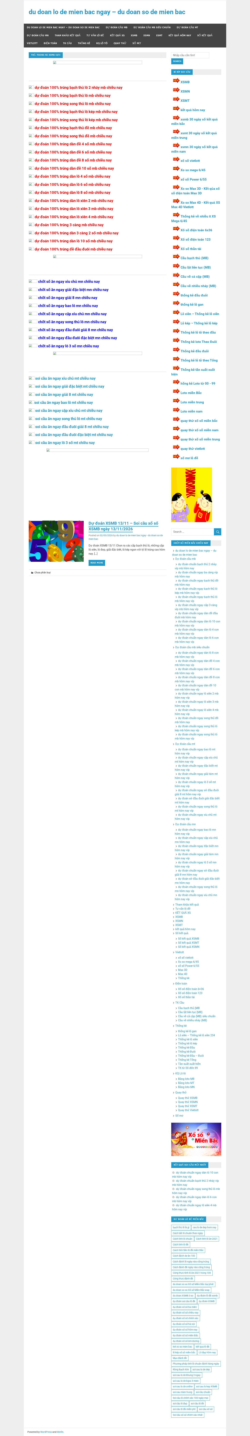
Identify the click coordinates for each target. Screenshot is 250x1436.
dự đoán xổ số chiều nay (185, 1312)
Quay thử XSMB (187, 1098)
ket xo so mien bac (182, 1346)
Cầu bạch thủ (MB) (195, 258)
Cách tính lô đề (180, 1244)
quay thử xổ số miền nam (199, 430)
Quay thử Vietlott (188, 1110)
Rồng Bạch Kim (181, 1369)
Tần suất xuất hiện (189, 1064)
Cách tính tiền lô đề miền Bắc (188, 1250)
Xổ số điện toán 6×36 (191, 989)
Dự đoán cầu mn (38, 35)
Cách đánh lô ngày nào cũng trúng (191, 1261)
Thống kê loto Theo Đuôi (199, 342)
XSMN (146, 35)
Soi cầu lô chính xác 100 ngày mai (190, 1398)
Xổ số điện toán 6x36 (196, 230)
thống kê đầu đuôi (194, 295)
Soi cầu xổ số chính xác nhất (188, 1415)
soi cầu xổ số (206, 1409)
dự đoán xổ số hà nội (184, 1324)
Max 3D (182, 970)
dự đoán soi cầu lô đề (184, 1301)
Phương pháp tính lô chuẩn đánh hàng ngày (196, 1363)
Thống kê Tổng (187, 1059)
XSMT (159, 35)
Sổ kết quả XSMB (188, 938)
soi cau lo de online (183, 1386)
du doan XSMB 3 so (183, 1295)
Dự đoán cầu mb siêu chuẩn (152, 27)
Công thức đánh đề (183, 1278)
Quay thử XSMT (187, 1106)
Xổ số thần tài (191, 249)
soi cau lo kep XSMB (206, 1386)
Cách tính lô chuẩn (182, 1238)
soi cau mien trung (182, 1392)
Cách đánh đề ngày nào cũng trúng (191, 1267)
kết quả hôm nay (180, 35)
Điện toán (50, 43)
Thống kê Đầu (186, 1047)
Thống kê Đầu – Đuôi (191, 1055)
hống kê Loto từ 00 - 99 (198, 383)
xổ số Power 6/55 (194, 179)
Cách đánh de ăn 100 (184, 1255)
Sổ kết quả (204, 35)
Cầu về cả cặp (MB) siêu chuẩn (196, 1016)
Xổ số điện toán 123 (196, 239)
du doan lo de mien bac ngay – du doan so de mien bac (107, 12)
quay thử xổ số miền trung (200, 439)
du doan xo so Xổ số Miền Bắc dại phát (193, 1284)
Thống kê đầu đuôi (195, 351)
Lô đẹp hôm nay (207, 1352)
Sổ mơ (136, 43)
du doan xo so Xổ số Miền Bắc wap (191, 1290)
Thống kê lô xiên (188, 1039)
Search (177, 61)
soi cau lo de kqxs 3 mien (186, 1380)
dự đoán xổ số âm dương (186, 1341)
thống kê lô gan (192, 304)
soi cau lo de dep (201, 1369)
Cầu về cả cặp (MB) (195, 277)
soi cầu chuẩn (203, 1392)
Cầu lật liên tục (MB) (196, 267)
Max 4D (182, 974)
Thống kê (84, 43)
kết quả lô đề (202, 1346)
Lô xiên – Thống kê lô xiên (200, 314)
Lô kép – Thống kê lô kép (199, 323)
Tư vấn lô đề (95, 35)
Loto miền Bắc (191, 393)
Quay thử (120, 43)
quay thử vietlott (193, 449)
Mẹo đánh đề (180, 1358)
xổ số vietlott (190, 161)
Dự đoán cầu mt (187, 27)
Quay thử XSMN (188, 1102)
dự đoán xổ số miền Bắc (185, 1335)
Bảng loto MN (186, 1087)
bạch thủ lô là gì (181, 1227)
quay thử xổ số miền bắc (199, 421)
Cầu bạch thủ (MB (189, 1008)
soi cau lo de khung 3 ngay (187, 1375)
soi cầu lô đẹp (180, 1403)
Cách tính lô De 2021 (207, 1238)
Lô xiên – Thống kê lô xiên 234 (196, 1035)
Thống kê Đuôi (187, 1051)
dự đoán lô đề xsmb (207, 1295)
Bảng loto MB (186, 1078)
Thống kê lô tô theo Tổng (200, 360)
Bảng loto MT (186, 1083)
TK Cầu (67, 43)
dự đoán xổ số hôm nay (185, 1329)
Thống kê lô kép (187, 1043)
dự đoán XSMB (207, 1301)
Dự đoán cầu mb (116, 27)
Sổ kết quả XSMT (188, 942)
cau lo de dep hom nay (204, 1227)
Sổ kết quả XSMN (188, 946)
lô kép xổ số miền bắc (184, 1352)
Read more (96, 562)
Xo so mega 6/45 (193, 170)
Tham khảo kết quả (67, 35)
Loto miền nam (191, 411)
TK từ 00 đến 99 (188, 1068)
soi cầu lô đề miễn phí (184, 1409)
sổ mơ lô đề (189, 458)
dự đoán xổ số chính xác (185, 1318)
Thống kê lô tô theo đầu (198, 332)
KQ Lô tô (101, 43)
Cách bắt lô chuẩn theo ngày (188, 1233)
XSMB (134, 35)
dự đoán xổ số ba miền (185, 1307)
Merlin (60, 1432)
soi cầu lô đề (197, 1403)
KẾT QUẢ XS (117, 35)
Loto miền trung (192, 402)
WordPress (46, 1432)
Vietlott (32, 43)
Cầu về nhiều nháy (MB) (198, 286)
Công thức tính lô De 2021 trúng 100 (192, 1272)
